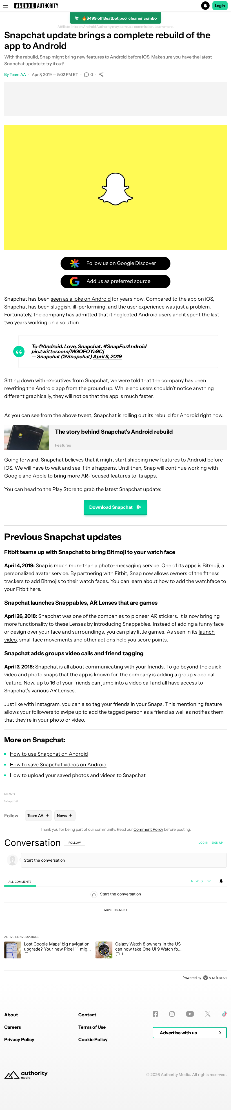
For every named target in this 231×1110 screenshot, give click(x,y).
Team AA (18, 74)
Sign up (217, 842)
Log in (203, 842)
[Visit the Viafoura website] (215, 977)
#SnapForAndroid (124, 346)
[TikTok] (224, 1014)
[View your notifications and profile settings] (221, 881)
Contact (87, 1014)
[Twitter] (207, 1014)
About (11, 1014)
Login (220, 5)
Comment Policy (148, 829)
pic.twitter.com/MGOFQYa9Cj (68, 351)
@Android (50, 346)
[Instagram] (172, 1014)
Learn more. (164, 26)
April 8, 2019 (107, 357)
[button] (115, 5)
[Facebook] (155, 1014)
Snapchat (11, 801)
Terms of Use (92, 1027)
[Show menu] (5, 5)
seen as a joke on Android (81, 299)
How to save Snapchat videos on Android (58, 765)
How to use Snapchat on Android (49, 754)
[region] (115, 910)
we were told (125, 380)
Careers (12, 1027)
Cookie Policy (93, 1039)
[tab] (20, 881)
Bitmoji (211, 565)
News (9, 794)
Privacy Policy (19, 1039)
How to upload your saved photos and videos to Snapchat (78, 775)
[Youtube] (190, 1014)
